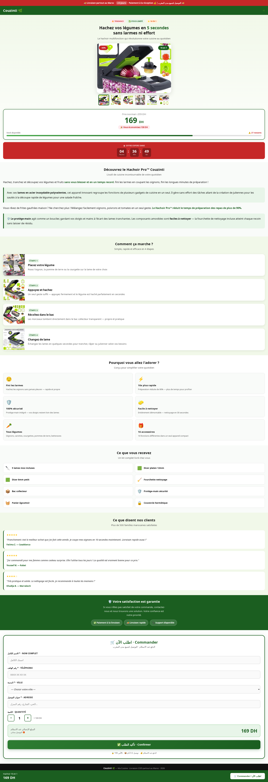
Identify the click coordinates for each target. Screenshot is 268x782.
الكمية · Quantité (17, 712)
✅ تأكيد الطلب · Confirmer (134, 744)
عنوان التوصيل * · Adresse (20, 697)
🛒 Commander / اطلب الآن (247, 776)
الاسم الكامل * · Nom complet (23, 653)
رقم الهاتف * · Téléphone (20, 668)
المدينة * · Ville (15, 682)
